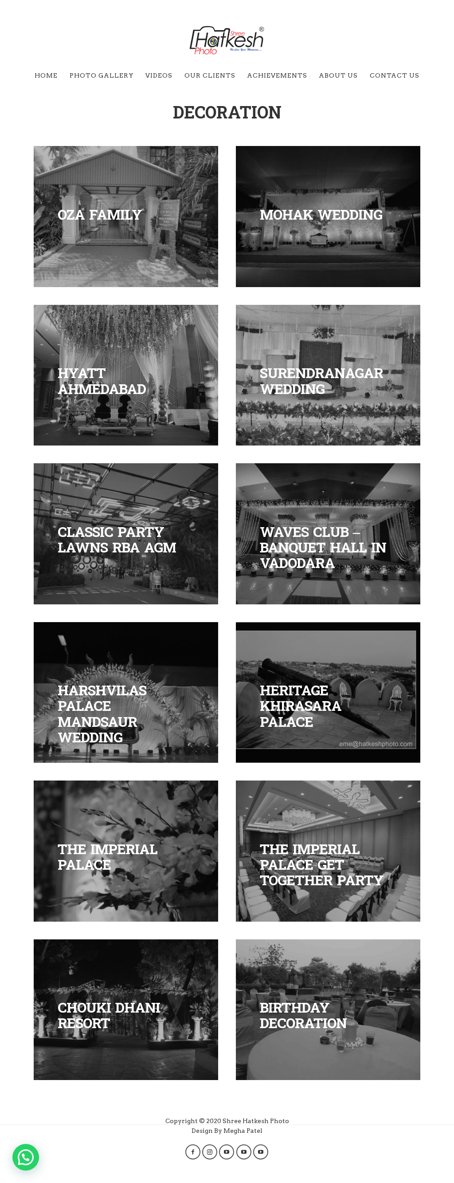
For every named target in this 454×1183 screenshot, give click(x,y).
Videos (158, 75)
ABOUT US (338, 75)
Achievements (277, 75)
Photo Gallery (102, 75)
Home (46, 75)
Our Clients (209, 75)
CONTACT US (394, 75)
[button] (25, 1157)
